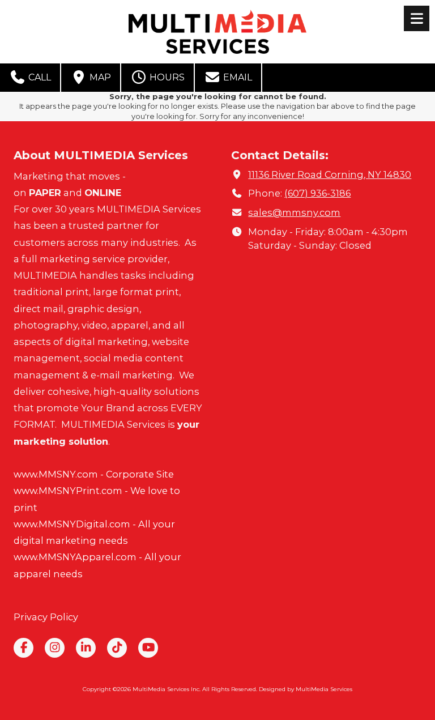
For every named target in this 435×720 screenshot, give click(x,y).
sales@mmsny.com (294, 212)
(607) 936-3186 (317, 193)
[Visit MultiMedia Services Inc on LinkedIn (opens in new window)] (86, 648)
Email (236, 77)
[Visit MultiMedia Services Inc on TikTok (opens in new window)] (117, 648)
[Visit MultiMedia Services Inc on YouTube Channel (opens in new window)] (148, 648)
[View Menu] (416, 18)
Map (99, 77)
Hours (166, 77)
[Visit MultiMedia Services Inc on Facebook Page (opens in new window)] (23, 648)
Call (38, 77)
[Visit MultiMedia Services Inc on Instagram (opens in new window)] (55, 648)
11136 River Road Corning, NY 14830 (329, 174)
